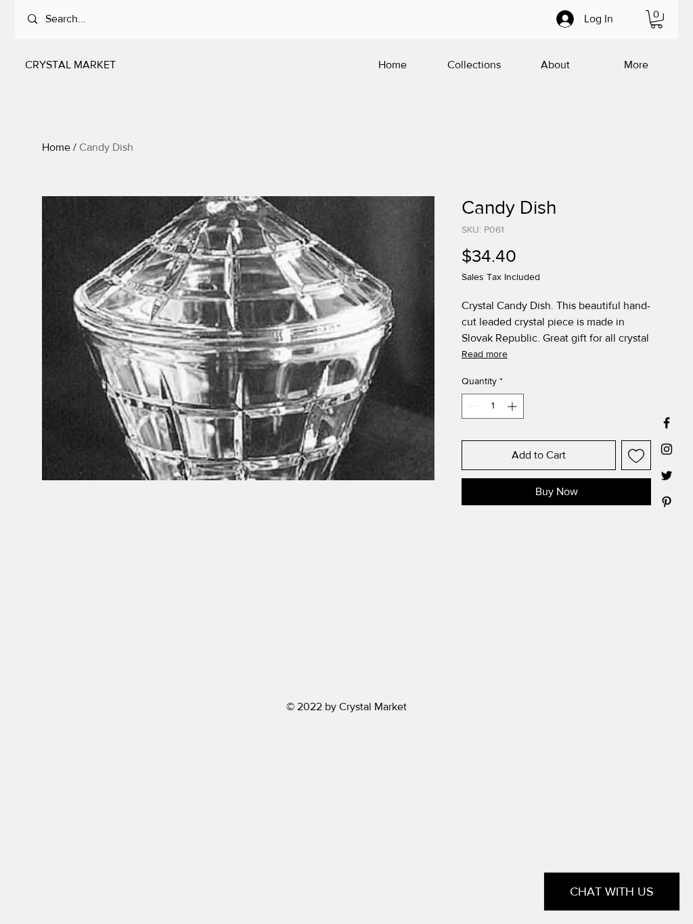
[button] (656, 19)
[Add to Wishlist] (636, 455)
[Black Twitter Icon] (666, 475)
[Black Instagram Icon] (666, 449)
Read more (485, 353)
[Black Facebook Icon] (666, 422)
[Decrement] (472, 406)
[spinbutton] (492, 406)
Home (56, 147)
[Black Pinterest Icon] (666, 501)
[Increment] (513, 406)
